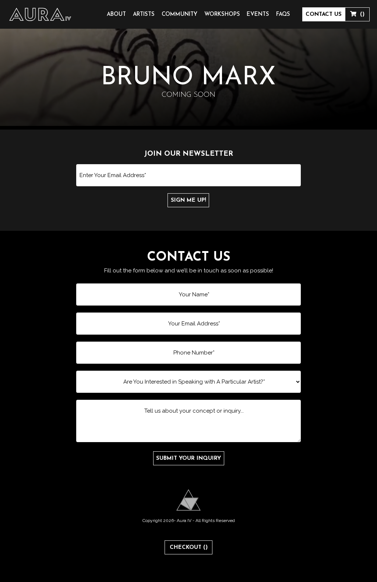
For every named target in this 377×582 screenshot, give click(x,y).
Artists (144, 14)
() (360, 14)
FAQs (283, 14)
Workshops (222, 14)
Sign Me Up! (188, 200)
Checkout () (189, 547)
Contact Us (324, 14)
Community (179, 14)
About (116, 14)
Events (258, 14)
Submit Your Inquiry (188, 458)
